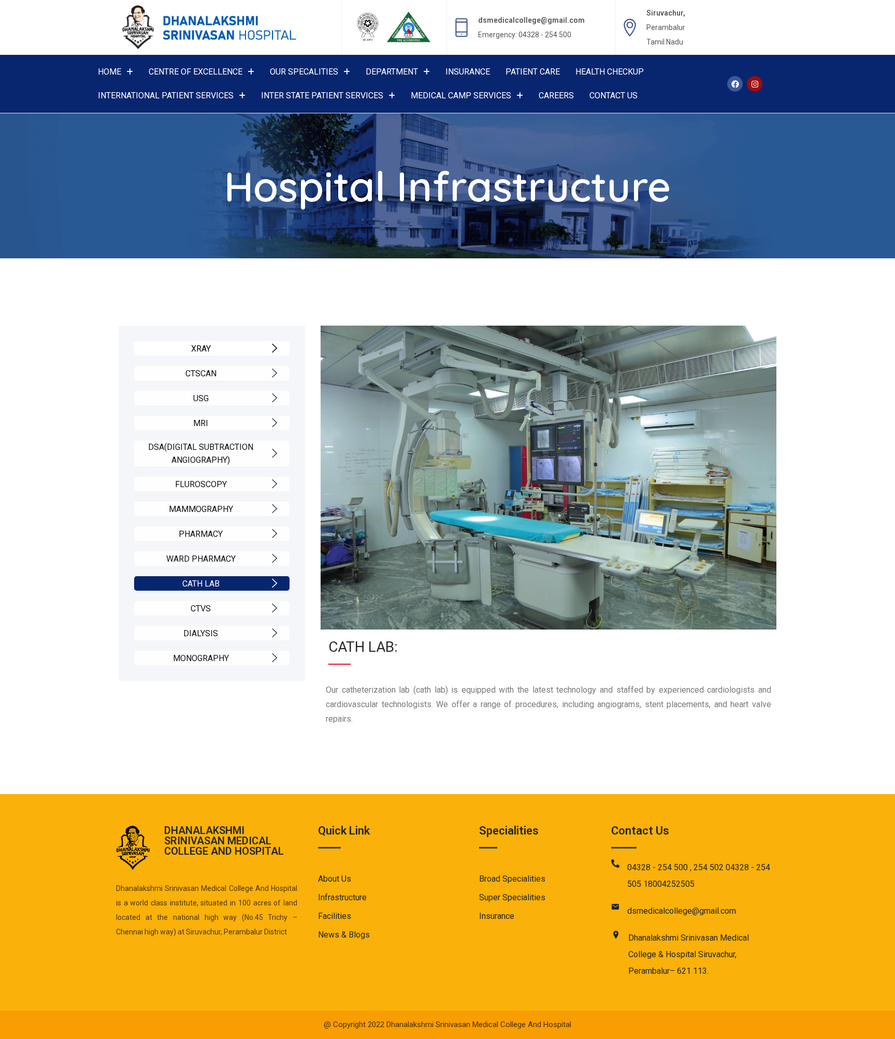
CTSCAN (200, 373)
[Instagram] (754, 84)
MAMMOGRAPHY (201, 509)
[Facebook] (735, 84)
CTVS (201, 608)
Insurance (467, 72)
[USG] (274, 398)
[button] (115, 72)
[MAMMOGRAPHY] (274, 509)
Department (392, 72)
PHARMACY (201, 534)
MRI (200, 423)
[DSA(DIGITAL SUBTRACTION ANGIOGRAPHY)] (274, 453)
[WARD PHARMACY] (274, 558)
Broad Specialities (512, 879)
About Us (334, 879)
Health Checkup (609, 72)
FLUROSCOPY (201, 484)
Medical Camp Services (461, 95)
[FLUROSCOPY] (274, 484)
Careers (556, 95)
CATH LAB (201, 584)
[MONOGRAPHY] (274, 658)
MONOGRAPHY (201, 658)
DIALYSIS (200, 633)
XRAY (201, 349)
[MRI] (274, 423)
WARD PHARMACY (201, 559)
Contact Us (613, 95)
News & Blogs (344, 935)
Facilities (334, 916)
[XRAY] (274, 348)
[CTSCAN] (274, 373)
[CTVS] (274, 608)
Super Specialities (512, 897)
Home (109, 72)
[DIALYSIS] (274, 633)
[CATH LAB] (274, 583)
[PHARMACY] (274, 533)
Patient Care (533, 72)
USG (201, 398)
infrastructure (342, 897)
